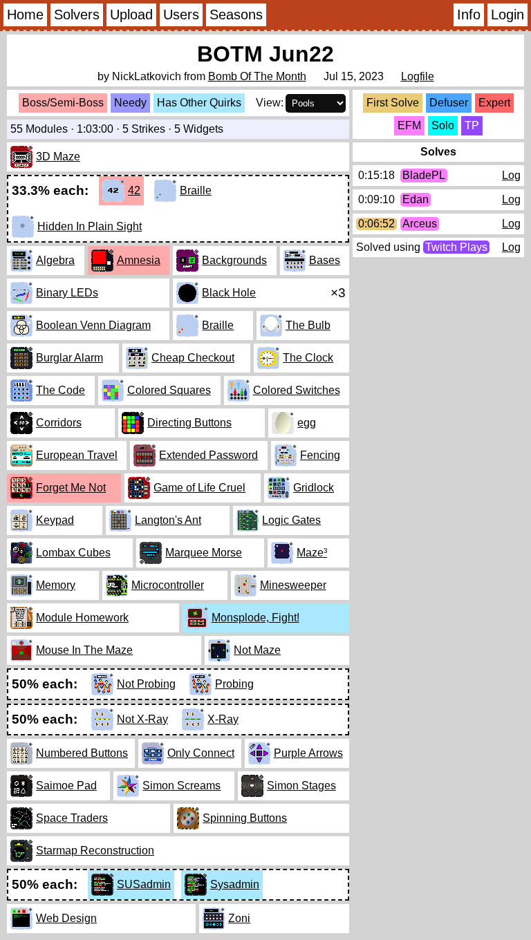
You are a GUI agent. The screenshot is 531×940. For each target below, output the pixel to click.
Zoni (239, 918)
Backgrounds (234, 260)
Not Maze (257, 650)
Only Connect (200, 753)
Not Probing (146, 684)
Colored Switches (296, 390)
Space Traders (72, 818)
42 (134, 190)
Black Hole (229, 293)
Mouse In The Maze (84, 650)
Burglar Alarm (69, 358)
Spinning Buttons (245, 818)
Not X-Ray (142, 719)
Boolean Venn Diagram (93, 325)
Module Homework (82, 617)
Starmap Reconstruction (95, 850)
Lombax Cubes (73, 552)
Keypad (55, 520)
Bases (324, 260)
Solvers (77, 14)
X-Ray (223, 719)
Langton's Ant (168, 520)
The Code (60, 390)
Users (181, 14)
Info (469, 14)
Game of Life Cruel (199, 488)
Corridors (59, 423)
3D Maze (58, 156)
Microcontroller (167, 585)
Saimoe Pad (66, 785)
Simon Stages (301, 785)
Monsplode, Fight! (255, 617)
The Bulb (308, 325)
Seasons (236, 14)
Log (511, 175)
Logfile (417, 76)
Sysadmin (234, 884)
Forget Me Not (71, 488)
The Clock (308, 358)
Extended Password (208, 455)
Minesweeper (293, 585)
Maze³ (312, 552)
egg (306, 423)
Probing (234, 684)
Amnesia (138, 260)
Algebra (55, 260)
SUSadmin (144, 884)
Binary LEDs (67, 293)
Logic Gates (291, 520)
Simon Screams (181, 785)
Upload (131, 14)
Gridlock (313, 488)
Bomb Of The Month (257, 76)
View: (269, 103)
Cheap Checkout (192, 358)
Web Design (66, 918)
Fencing (320, 455)
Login (507, 14)
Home (25, 14)
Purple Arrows (308, 753)
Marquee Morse (203, 552)
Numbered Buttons (82, 753)
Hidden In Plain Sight (89, 226)
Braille (196, 190)
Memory (55, 585)
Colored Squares (169, 390)
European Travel (77, 455)
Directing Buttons (189, 423)
